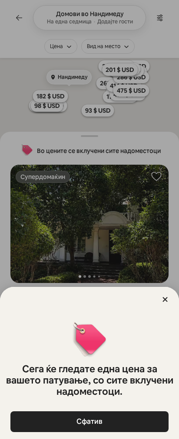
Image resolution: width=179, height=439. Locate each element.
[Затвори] (165, 299)
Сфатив (89, 421)
